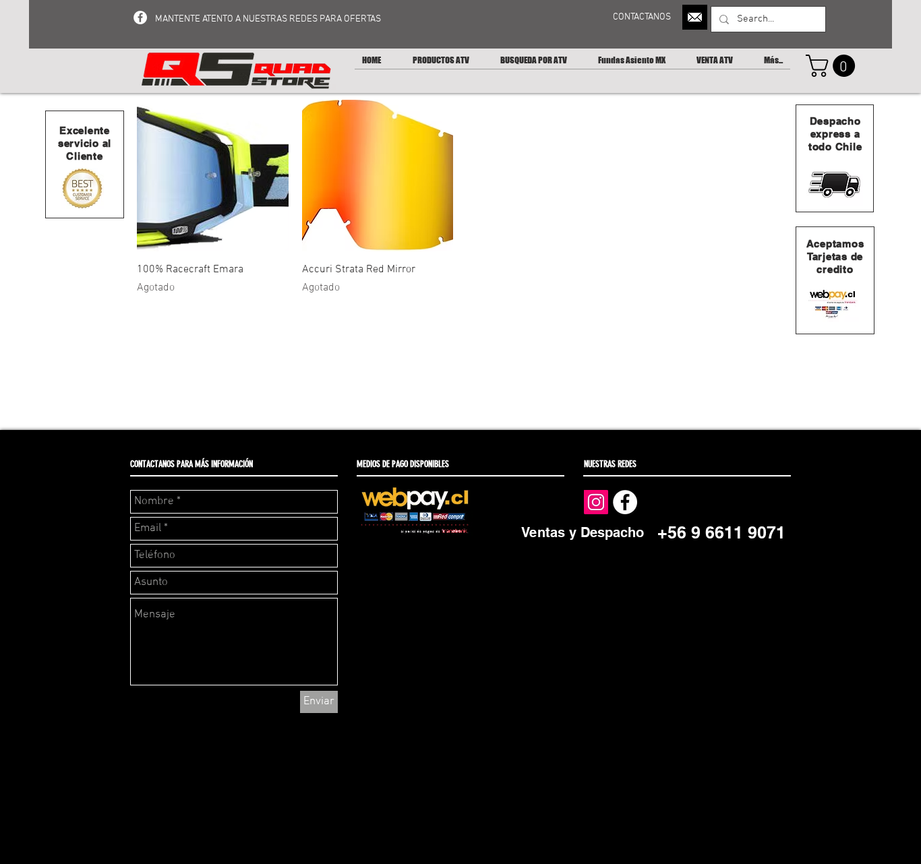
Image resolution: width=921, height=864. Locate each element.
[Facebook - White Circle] (140, 17)
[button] (833, 66)
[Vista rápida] (213, 175)
